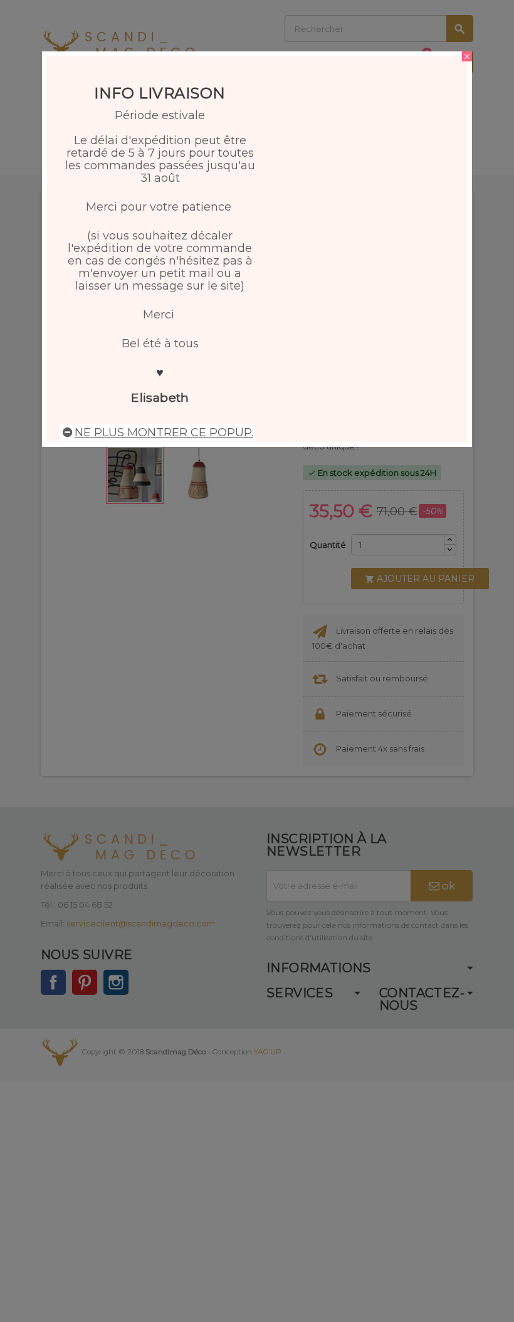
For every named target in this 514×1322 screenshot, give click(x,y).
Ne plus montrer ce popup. (164, 432)
